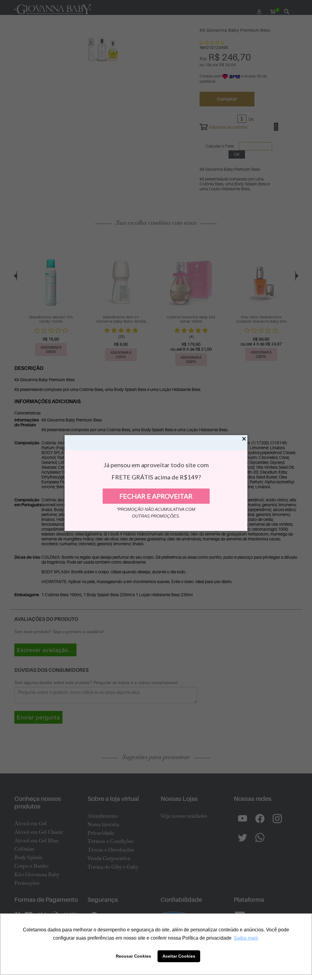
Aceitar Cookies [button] (178, 956)
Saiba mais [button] (246, 938)
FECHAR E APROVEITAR (156, 496)
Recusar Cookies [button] (133, 956)
